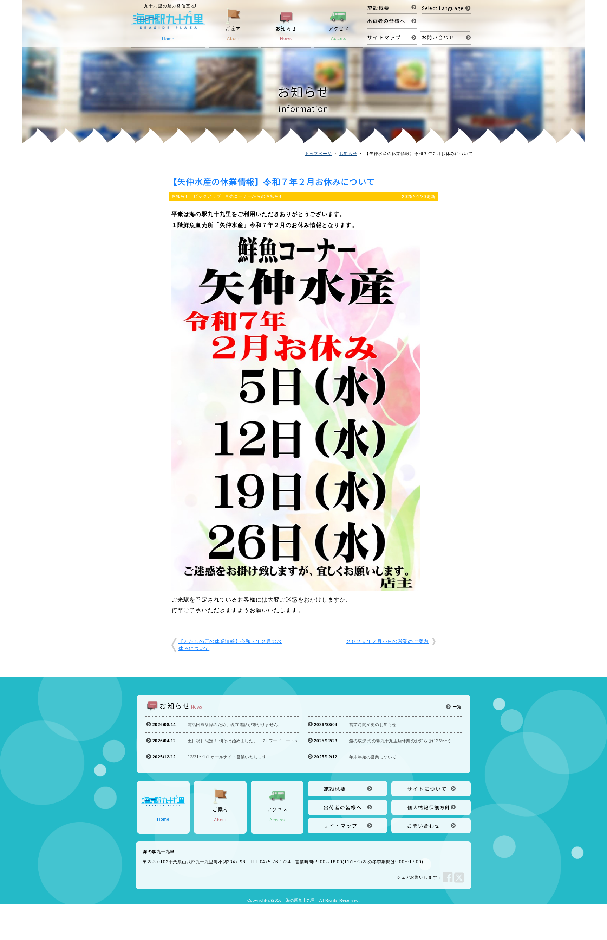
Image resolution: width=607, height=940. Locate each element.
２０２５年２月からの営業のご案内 (387, 641)
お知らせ (348, 153)
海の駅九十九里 (300, 900)
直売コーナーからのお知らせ (254, 196)
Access (277, 814)
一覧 (457, 707)
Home (163, 819)
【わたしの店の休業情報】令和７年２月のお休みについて (230, 645)
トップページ (318, 153)
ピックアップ (207, 196)
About (220, 814)
